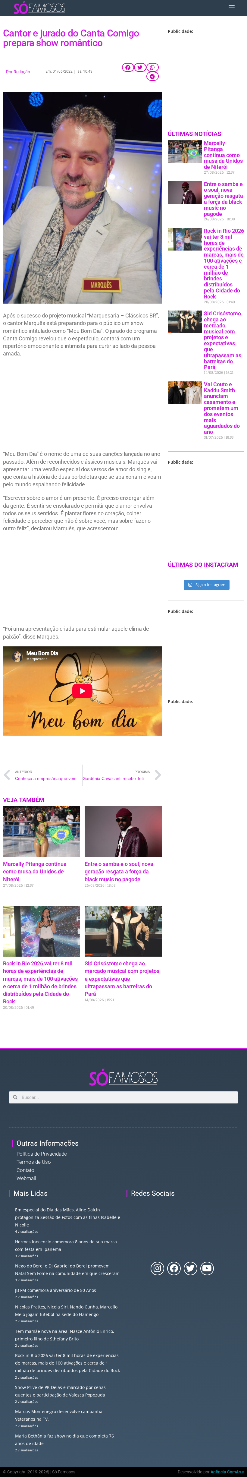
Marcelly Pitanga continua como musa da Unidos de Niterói (35, 871)
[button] (128, 67)
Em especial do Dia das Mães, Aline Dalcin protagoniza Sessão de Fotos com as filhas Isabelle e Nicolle (67, 1217)
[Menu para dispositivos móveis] (232, 8)
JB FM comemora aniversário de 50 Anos (55, 1290)
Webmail (26, 1178)
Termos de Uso (34, 1162)
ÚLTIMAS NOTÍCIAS (194, 133)
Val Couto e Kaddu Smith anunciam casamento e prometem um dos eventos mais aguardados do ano (222, 408)
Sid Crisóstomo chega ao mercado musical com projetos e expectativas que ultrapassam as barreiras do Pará (122, 978)
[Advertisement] (82, 405)
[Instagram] (157, 1268)
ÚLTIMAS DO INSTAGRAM (203, 564)
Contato (25, 1170)
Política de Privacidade (42, 1154)
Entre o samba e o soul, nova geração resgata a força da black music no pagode (119, 871)
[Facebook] (174, 1268)
